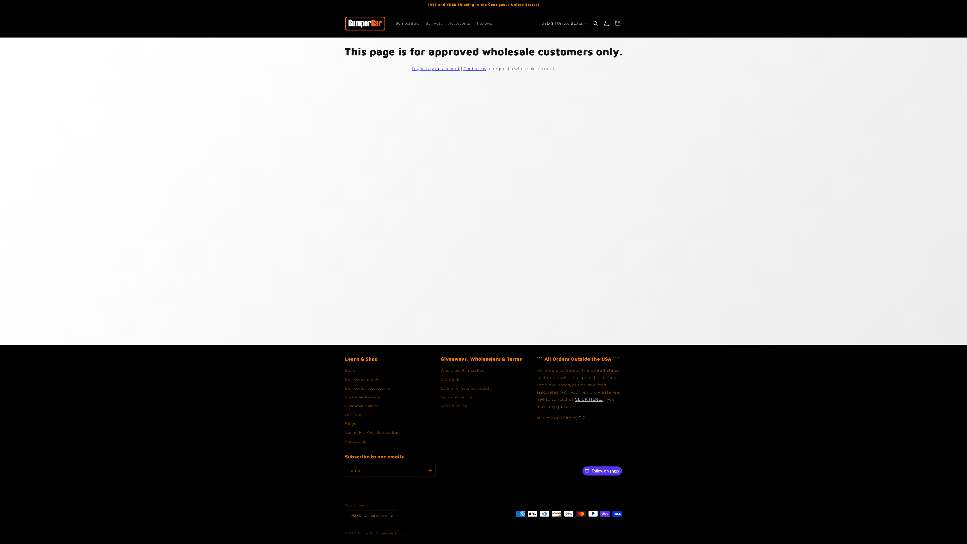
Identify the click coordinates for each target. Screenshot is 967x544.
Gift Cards (450, 379)
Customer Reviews (362, 397)
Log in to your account (436, 68)
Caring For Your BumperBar (372, 432)
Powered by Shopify (391, 533)
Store (350, 370)
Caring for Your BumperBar (467, 388)
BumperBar (366, 533)
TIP (582, 418)
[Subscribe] (429, 471)
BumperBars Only (362, 379)
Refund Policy (454, 406)
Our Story (354, 415)
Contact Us (355, 441)
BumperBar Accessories (368, 388)
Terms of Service (456, 397)
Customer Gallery (361, 406)
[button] (595, 23)
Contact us (474, 68)
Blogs (350, 423)
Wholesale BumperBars (463, 370)
